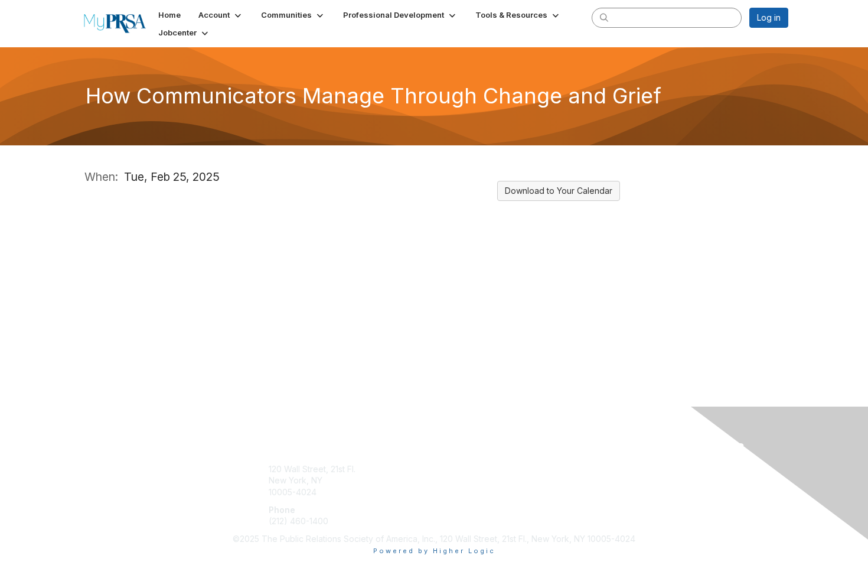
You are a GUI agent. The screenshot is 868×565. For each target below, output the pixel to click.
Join (447, 469)
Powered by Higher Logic (434, 551)
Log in (769, 17)
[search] (604, 17)
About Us (627, 469)
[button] (221, 15)
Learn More (461, 480)
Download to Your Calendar (558, 191)
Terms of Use (635, 480)
